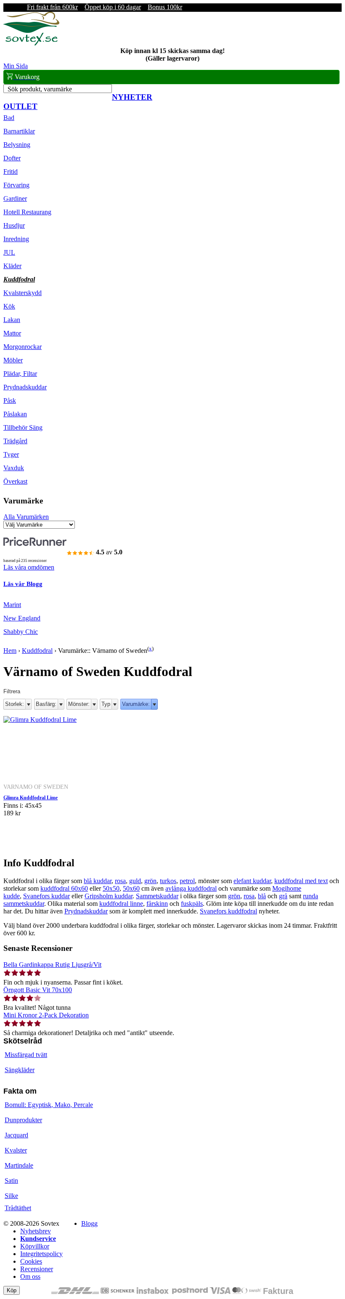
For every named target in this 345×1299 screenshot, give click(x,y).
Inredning (16, 238)
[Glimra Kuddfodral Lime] (40, 719)
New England (21, 618)
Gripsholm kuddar (109, 896)
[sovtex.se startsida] (31, 43)
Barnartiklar (19, 131)
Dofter (12, 158)
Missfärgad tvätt (26, 1054)
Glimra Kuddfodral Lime (30, 798)
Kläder (12, 265)
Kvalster (16, 1150)
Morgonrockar (22, 346)
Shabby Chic (20, 631)
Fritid (10, 171)
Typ (105, 704)
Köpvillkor (34, 1246)
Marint (12, 604)
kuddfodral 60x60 (64, 888)
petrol (187, 880)
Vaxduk (13, 467)
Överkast (15, 481)
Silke (11, 1195)
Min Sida (15, 65)
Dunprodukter (23, 1119)
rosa (120, 880)
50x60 (131, 888)
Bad (8, 117)
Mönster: (79, 704)
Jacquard (16, 1135)
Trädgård (15, 441)
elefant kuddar (252, 880)
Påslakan (15, 414)
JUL (9, 252)
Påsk (9, 400)
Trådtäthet (18, 1207)
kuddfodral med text (301, 880)
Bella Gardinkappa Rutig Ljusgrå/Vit (52, 964)
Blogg (89, 1223)
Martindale (19, 1165)
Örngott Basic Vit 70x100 (37, 989)
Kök (9, 306)
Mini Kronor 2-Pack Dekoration (46, 1015)
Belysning (16, 144)
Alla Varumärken (26, 516)
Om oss (30, 1276)
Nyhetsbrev (35, 1231)
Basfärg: (46, 704)
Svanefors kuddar (46, 896)
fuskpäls (192, 903)
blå (262, 896)
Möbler (13, 360)
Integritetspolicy (41, 1253)
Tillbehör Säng (22, 427)
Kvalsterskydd (22, 292)
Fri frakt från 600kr (52, 7)
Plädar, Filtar (20, 373)
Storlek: (14, 704)
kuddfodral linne (121, 903)
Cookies (31, 1261)
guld (135, 880)
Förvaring (16, 185)
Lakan (11, 319)
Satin (11, 1180)
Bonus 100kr (165, 7)
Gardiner (15, 198)
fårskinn (157, 903)
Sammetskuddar (157, 896)
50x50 (111, 888)
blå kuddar (97, 880)
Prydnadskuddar (25, 387)
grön (150, 880)
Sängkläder (19, 1069)
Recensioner (36, 1268)
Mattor (12, 333)
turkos (168, 880)
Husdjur (14, 225)
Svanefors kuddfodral (228, 911)
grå (283, 896)
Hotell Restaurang (27, 212)
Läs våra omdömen (28, 567)
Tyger (11, 454)
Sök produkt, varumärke (40, 89)
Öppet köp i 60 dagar (113, 7)
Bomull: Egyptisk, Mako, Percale (49, 1104)
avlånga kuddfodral (191, 888)
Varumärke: (136, 704)
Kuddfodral (19, 279)
